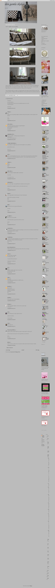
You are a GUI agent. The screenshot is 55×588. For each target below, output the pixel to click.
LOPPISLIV (44, 255)
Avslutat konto (9, 182)
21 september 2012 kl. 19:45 (11, 282)
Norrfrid (43, 331)
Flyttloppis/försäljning (47, 339)
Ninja (8, 323)
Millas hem (44, 261)
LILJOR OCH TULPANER (44, 137)
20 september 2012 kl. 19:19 (11, 158)
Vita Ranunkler (44, 197)
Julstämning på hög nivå (47, 169)
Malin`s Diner (9, 171)
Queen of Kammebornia (11, 247)
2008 (48, 578)
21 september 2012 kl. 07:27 (11, 243)
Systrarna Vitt (44, 249)
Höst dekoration (48, 525)
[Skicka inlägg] (17, 95)
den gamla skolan (14, 4)
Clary (8, 154)
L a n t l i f (43, 179)
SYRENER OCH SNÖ (47, 212)
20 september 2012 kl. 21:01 (11, 178)
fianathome (9, 286)
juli (47, 543)
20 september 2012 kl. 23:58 (11, 224)
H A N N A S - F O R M (45, 287)
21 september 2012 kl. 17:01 (11, 263)
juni (48, 547)
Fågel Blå (43, 230)
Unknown (8, 162)
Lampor (47, 275)
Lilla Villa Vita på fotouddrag (47, 193)
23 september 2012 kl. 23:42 (11, 300)
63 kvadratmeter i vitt (45, 243)
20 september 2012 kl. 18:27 (11, 108)
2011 (48, 570)
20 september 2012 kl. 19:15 (11, 150)
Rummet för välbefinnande (44, 312)
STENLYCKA (9, 124)
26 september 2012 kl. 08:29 (11, 319)
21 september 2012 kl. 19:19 (11, 273)
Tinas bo (8, 253)
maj (47, 551)
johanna (8, 342)
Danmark (47, 313)
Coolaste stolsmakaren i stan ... (47, 308)
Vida (8, 312)
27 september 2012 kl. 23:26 (11, 338)
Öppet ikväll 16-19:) (47, 162)
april (48, 554)
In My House (44, 274)
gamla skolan (43, 436)
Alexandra (9, 304)
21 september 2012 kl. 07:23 (11, 233)
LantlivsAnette (9, 228)
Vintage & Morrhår (45, 306)
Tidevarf (8, 111)
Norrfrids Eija (9, 237)
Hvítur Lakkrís (44, 293)
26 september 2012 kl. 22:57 (11, 326)
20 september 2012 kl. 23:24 (11, 212)
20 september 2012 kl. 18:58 (11, 130)
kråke (8, 204)
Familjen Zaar (44, 280)
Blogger (31, 585)
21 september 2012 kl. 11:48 (11, 250)
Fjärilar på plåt (48, 462)
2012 (48, 438)
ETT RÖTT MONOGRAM (44, 210)
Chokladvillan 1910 (10, 134)
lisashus (8, 193)
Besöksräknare (43, 355)
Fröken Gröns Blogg (45, 130)
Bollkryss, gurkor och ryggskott (47, 146)
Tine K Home (44, 223)
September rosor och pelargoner (47, 251)
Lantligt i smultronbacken (11, 143)
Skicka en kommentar (10, 347)
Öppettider (47, 198)
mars (48, 558)
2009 (48, 575)
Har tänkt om (48, 533)
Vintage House (44, 150)
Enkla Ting (44, 325)
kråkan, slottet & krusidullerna (45, 300)
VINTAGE (44, 173)
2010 (48, 573)
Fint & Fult (44, 236)
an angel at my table (45, 203)
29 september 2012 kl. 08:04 (11, 345)
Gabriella (8, 297)
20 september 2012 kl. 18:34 (11, 120)
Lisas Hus (43, 144)
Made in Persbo (44, 337)
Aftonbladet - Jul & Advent (47, 301)
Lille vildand (44, 319)
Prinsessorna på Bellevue (11, 329)
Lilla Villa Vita (44, 191)
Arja (8, 267)
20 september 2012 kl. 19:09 (11, 139)
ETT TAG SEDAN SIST (47, 257)
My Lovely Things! (45, 167)
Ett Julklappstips (47, 175)
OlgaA (8, 277)
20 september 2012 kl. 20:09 (11, 167)
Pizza (46, 319)
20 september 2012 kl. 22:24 (11, 201)
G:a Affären (9, 215)
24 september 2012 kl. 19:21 (11, 308)
